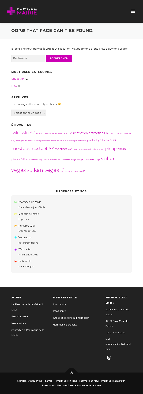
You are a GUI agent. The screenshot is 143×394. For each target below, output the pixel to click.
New (14, 86)
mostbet (20, 148)
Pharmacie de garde (29, 202)
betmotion (80, 133)
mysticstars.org (80, 149)
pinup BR (18, 159)
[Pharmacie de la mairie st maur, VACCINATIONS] (16, 237)
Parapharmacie (19, 316)
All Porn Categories (45, 133)
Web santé (24, 249)
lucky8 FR (109, 140)
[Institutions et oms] (16, 249)
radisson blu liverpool (60, 160)
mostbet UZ (63, 148)
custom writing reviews (120, 133)
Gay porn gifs (17, 141)
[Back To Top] (71, 372)
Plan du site (59, 304)
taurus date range (92, 160)
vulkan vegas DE (47, 170)
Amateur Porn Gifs (63, 133)
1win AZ (27, 133)
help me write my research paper (40, 141)
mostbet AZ (42, 149)
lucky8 (96, 140)
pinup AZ (123, 148)
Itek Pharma (45, 381)
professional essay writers (37, 160)
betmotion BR (98, 133)
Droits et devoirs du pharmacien (71, 317)
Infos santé (59, 311)
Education (18, 79)
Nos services (18, 323)
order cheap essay (96, 149)
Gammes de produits (65, 324)
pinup (111, 149)
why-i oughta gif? (76, 171)
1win (15, 133)
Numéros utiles (27, 225)
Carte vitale (24, 261)
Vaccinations (25, 237)
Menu (133, 11)
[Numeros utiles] (16, 225)
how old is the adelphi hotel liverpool (74, 141)
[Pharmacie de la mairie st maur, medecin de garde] (16, 213)
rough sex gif (76, 160)
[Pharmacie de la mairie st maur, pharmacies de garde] (16, 202)
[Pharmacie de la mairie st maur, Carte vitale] (16, 261)
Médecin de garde (28, 213)
